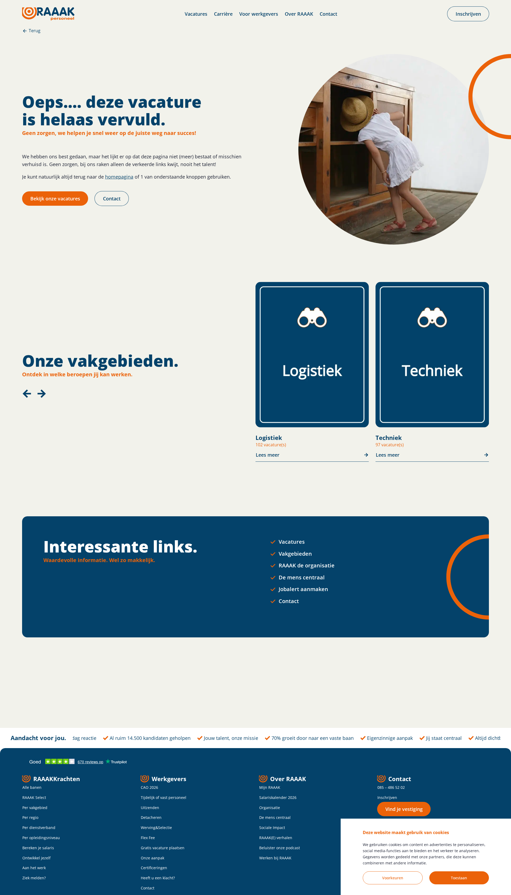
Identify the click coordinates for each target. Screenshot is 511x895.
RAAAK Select (34, 797)
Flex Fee (148, 837)
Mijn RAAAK (269, 787)
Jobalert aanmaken (303, 589)
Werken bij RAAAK (275, 857)
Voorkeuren (392, 877)
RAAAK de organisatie (307, 565)
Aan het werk (34, 867)
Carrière (223, 14)
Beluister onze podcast (279, 847)
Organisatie (269, 807)
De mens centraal (302, 577)
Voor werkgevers (258, 14)
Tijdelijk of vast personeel (163, 797)
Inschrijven (387, 797)
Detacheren (151, 817)
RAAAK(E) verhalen (275, 837)
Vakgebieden (295, 553)
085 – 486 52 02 (391, 787)
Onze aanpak (152, 857)
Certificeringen (154, 867)
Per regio (30, 817)
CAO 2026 (149, 787)
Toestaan (459, 877)
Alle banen (32, 787)
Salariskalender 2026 (277, 797)
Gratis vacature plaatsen (162, 847)
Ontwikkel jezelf (36, 857)
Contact (328, 14)
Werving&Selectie (156, 827)
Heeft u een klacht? (158, 877)
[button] (27, 393)
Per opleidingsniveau (41, 837)
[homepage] (48, 13)
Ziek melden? (34, 877)
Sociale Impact (272, 827)
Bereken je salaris (38, 847)
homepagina (119, 177)
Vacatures (196, 14)
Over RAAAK (299, 14)
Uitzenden (150, 807)
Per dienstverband (38, 827)
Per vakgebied (34, 807)
